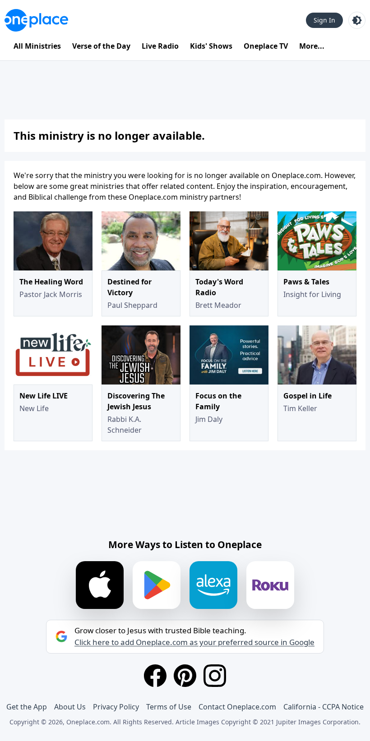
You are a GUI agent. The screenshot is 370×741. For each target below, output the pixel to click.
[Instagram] (215, 675)
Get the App (26, 707)
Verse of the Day (101, 46)
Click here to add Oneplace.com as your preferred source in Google (194, 642)
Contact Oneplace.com (237, 707)
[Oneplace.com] (36, 20)
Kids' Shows (211, 46)
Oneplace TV (266, 46)
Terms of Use (168, 707)
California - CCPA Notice (323, 707)
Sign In (324, 20)
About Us (70, 707)
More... (311, 46)
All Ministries (37, 46)
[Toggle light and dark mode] (356, 20)
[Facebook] (155, 675)
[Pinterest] (185, 675)
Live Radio (160, 46)
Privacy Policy (116, 707)
